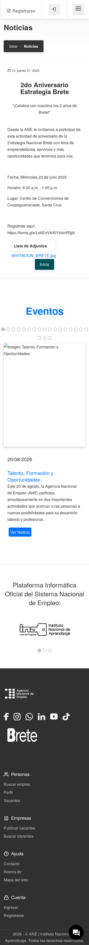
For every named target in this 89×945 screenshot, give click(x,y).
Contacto (12, 863)
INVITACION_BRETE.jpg (34, 255)
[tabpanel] (44, 441)
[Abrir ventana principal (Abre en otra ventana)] (22, 735)
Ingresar (11, 907)
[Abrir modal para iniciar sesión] (54, 9)
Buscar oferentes (18, 836)
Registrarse (14, 915)
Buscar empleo (17, 784)
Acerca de (13, 871)
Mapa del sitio (16, 880)
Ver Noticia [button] (20, 532)
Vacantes (12, 800)
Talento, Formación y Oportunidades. (30, 476)
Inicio (13, 46)
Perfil (8, 792)
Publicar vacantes (19, 828)
